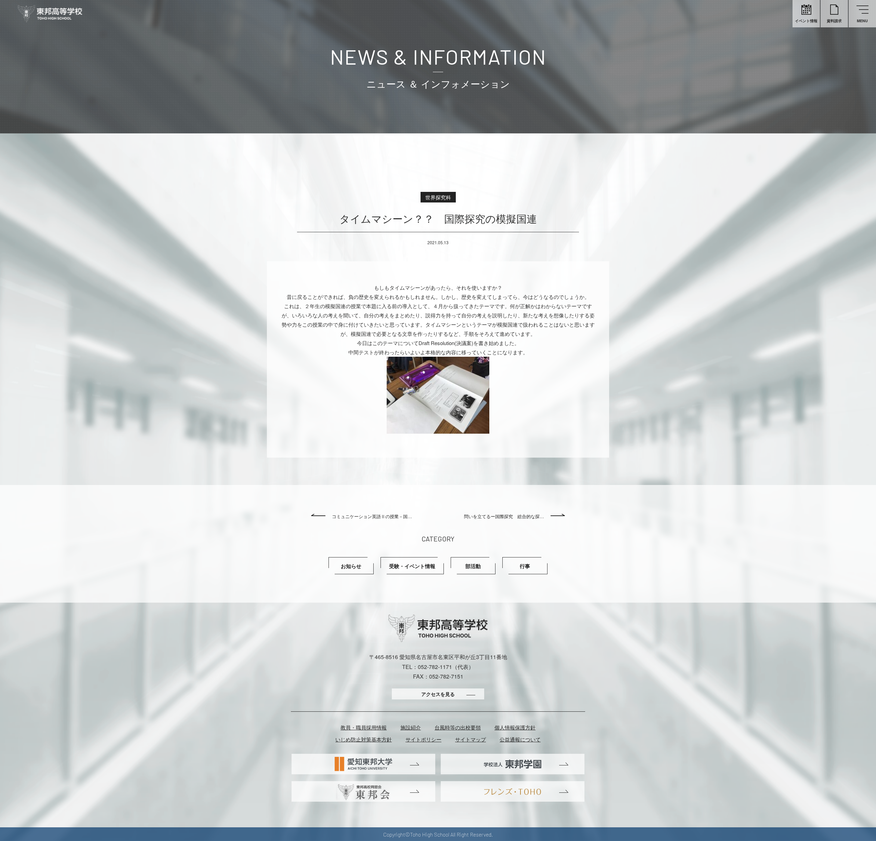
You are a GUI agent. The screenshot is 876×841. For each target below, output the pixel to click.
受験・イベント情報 (412, 566)
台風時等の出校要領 (458, 727)
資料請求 (834, 20)
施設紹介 (410, 727)
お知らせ (351, 566)
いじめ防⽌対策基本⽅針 (363, 739)
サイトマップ (470, 739)
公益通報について (520, 739)
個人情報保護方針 (515, 727)
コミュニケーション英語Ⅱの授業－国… (372, 516)
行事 (525, 566)
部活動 (473, 566)
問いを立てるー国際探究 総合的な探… (504, 516)
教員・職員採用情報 (363, 727)
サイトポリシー (423, 739)
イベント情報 (806, 20)
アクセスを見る (438, 694)
